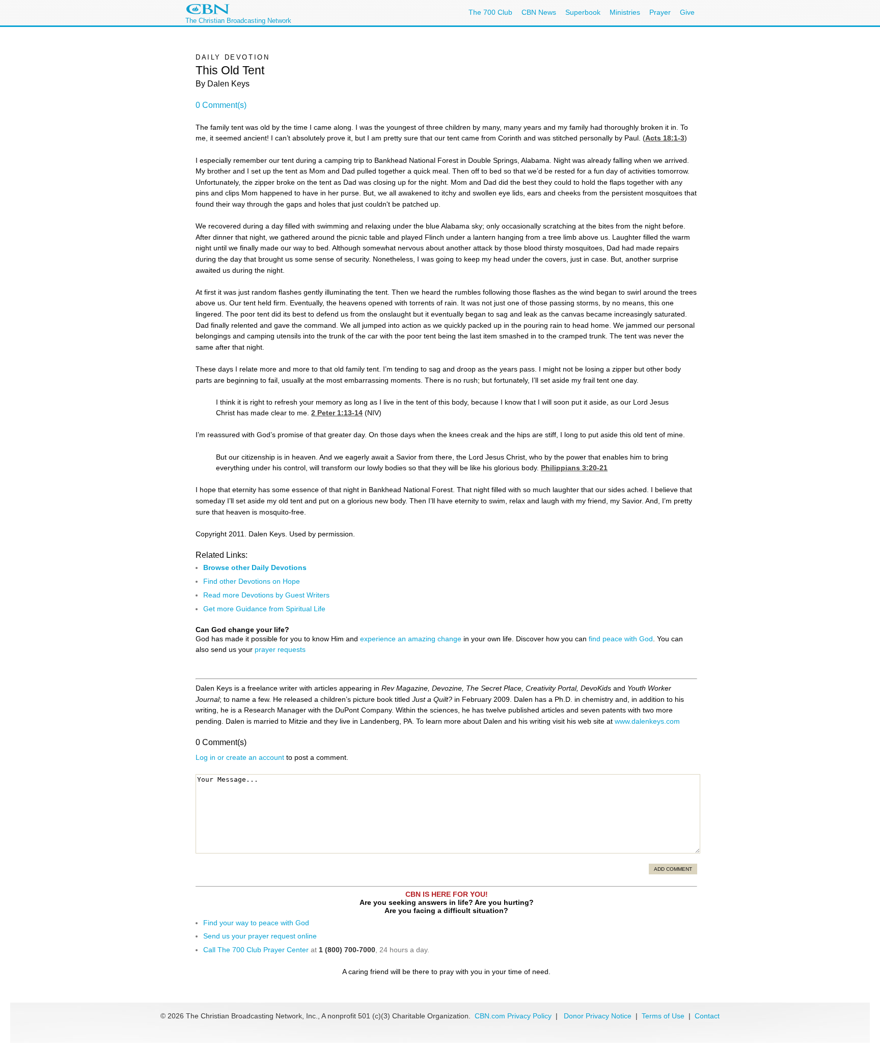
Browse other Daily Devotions (255, 567)
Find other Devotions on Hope (251, 581)
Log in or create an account (240, 757)
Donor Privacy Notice (597, 1016)
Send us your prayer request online (260, 936)
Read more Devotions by (244, 595)
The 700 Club (490, 12)
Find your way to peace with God (256, 923)
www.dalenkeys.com (647, 721)
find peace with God (621, 639)
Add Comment (673, 869)
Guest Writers (307, 595)
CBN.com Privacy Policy (513, 1016)
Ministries (625, 12)
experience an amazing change (410, 639)
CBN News (538, 12)
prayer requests (280, 649)
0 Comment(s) (221, 105)
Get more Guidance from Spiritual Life (264, 609)
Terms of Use (664, 1016)
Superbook (582, 12)
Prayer (660, 12)
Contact (707, 1016)
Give (687, 12)
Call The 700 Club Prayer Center (256, 950)
